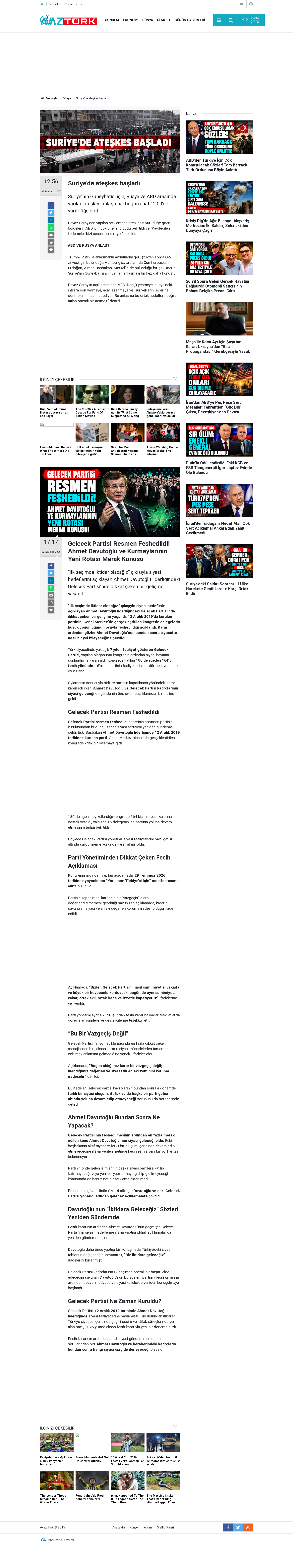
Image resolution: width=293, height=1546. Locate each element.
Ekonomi (130, 20)
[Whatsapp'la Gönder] (51, 227)
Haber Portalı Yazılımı (60, 1540)
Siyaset (164, 20)
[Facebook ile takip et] (228, 1527)
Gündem (112, 20)
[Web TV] (241, 4)
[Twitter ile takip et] (238, 1527)
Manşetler (55, 4)
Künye (134, 1527)
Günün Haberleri (75, 4)
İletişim (147, 1527)
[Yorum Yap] (51, 249)
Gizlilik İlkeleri (165, 1527)
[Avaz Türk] (68, 20)
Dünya (147, 20)
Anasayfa (118, 1527)
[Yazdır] (51, 242)
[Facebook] (51, 205)
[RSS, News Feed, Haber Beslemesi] (248, 1527)
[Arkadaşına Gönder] (51, 235)
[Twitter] (51, 213)
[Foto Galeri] (251, 4)
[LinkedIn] (51, 220)
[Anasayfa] (42, 4)
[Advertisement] (146, 62)
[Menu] (219, 20)
